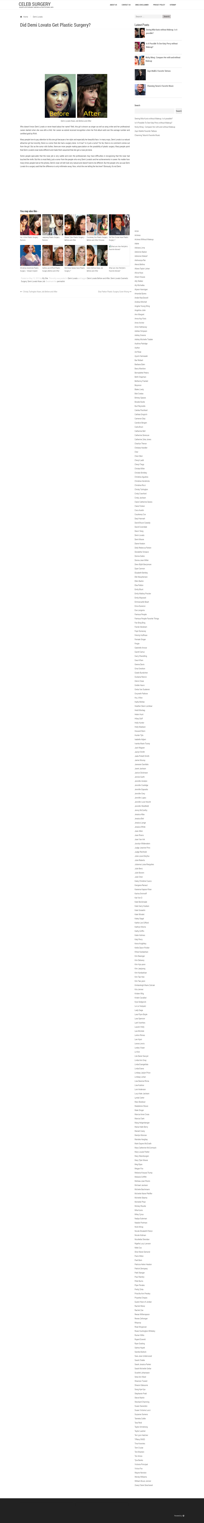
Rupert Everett (140, 1339)
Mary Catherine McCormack (145, 1147)
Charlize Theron (141, 443)
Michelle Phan (140, 1201)
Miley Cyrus (139, 1214)
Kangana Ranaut (141, 885)
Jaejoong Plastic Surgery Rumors (50, 238)
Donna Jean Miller (142, 560)
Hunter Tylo (139, 735)
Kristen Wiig (139, 993)
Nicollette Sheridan (142, 1239)
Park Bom (138, 1260)
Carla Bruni (139, 426)
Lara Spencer (140, 1018)
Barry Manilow (140, 368)
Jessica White (140, 826)
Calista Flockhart (141, 410)
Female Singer (140, 639)
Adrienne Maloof (141, 256)
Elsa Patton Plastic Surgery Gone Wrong (113, 291)
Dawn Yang (139, 531)
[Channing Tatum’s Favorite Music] (140, 90)
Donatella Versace (142, 551)
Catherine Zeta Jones (143, 439)
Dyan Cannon (140, 568)
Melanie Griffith (141, 1176)
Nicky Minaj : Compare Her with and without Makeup (155, 126)
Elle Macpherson (141, 576)
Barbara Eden (140, 364)
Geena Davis (139, 664)
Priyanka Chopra (141, 1297)
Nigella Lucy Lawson (143, 1243)
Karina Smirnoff (141, 893)
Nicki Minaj (139, 1226)
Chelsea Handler (141, 447)
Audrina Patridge (141, 343)
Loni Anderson (140, 1089)
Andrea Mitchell (141, 301)
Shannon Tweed (141, 1381)
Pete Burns (139, 1281)
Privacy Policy (159, 4)
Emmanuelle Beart (142, 601)
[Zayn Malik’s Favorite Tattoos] (140, 75)
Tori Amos (138, 1456)
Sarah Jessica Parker (143, 1364)
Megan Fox (139, 1168)
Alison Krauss (140, 276)
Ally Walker (139, 281)
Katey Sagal (139, 918)
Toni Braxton (139, 1451)
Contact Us (126, 4)
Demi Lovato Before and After (98, 278)
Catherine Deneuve (142, 435)
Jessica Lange (140, 822)
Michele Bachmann (142, 1189)
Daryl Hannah (140, 518)
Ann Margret (139, 314)
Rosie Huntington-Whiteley (145, 1331)
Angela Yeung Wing (142, 306)
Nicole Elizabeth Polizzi (144, 1231)
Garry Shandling (141, 656)
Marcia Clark (139, 1118)
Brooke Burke (140, 401)
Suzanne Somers (141, 1414)
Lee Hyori (138, 1039)
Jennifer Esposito (141, 789)
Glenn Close (139, 681)
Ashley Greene (140, 335)
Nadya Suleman (141, 1218)
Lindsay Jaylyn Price (142, 1072)
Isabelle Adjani (140, 739)
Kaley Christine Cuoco (143, 881)
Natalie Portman (141, 1222)
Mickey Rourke (140, 1206)
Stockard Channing (142, 1401)
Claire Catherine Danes (143, 501)
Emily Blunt (139, 589)
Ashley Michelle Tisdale (144, 339)
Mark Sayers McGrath (143, 1143)
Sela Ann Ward (140, 1376)
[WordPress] (183, 1516)
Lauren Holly (139, 1026)
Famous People (141, 614)
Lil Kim (137, 1051)
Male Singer (139, 1110)
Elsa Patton (139, 585)
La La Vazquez (140, 1006)
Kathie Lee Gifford (142, 922)
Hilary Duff (139, 718)
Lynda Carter (139, 1097)
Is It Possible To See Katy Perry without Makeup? (153, 122)
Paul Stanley (139, 1276)
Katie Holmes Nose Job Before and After (95, 269)
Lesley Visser (140, 1047)
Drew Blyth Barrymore (143, 564)
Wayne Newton (140, 1472)
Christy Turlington (141, 489)
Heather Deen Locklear (143, 706)
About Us (113, 4)
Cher (136, 451)
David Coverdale (141, 526)
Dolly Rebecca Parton (143, 547)
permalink (61, 281)
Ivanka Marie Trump (142, 743)
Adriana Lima (140, 247)
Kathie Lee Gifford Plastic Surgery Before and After (51, 269)
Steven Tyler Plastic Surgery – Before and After (75, 238)
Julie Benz (139, 868)
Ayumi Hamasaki (141, 356)
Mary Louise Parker (142, 1151)
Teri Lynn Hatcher (141, 1435)
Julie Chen (139, 876)
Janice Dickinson (141, 772)
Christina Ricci (140, 485)
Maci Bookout (140, 1101)
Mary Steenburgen (142, 1156)
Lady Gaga (139, 1010)
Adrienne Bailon (141, 251)
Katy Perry (139, 939)
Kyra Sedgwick (140, 1001)
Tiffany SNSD (140, 1439)
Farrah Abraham (141, 626)
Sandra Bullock (140, 1351)
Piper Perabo (140, 1285)
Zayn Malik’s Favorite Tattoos (159, 70)
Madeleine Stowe (141, 1106)
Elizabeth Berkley (141, 572)
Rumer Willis (139, 1335)
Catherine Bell (140, 431)
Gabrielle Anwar (141, 647)
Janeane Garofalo (141, 764)
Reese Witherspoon (142, 1314)
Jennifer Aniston (141, 781)
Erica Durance (140, 606)
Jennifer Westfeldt (142, 806)
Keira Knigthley (140, 943)
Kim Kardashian (141, 972)
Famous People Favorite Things (147, 618)
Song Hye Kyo (140, 1389)
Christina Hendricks (142, 481)
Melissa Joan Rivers (142, 1181)
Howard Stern (140, 731)
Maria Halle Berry (141, 1126)
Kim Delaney (139, 960)
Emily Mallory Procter (143, 593)
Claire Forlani (140, 506)
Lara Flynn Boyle (141, 1014)
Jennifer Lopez (140, 797)
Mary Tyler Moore (141, 1160)
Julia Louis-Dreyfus (142, 856)
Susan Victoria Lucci (143, 1410)
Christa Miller (140, 468)
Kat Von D (138, 897)
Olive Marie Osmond (142, 1251)
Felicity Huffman (141, 635)
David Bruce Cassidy (142, 522)
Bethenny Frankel (141, 381)
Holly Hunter (139, 722)
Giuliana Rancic (141, 676)
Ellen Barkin (139, 581)
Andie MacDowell (141, 297)
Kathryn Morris (140, 926)
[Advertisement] (76, 52)
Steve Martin (139, 1397)
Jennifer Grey (140, 793)
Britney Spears (140, 397)
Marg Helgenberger (142, 1122)
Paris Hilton (139, 1256)
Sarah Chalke (140, 1360)
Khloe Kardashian (141, 951)
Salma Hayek (140, 1347)
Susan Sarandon (141, 1406)
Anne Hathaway (141, 326)
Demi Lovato (73, 278)
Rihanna (138, 1322)
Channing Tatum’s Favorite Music (160, 85)
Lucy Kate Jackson (142, 1093)
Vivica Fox (139, 1468)
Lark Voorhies (140, 1022)
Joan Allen (139, 831)
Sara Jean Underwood (143, 1356)
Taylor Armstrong (141, 1426)
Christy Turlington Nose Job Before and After (40, 291)
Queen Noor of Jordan (143, 1301)
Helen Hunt (139, 714)
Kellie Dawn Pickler (142, 947)
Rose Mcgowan (141, 1326)
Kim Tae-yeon (140, 981)
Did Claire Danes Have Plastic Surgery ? (75, 269)
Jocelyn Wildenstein (142, 843)
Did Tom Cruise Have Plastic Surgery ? (118, 238)
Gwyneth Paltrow (141, 693)
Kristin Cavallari (141, 997)
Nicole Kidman (140, 1235)
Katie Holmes (140, 935)
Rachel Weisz (140, 1306)
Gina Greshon (140, 668)
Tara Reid (138, 1422)
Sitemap (173, 4)
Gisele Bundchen (141, 672)
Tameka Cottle (140, 1418)
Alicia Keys (139, 272)
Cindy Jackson (140, 497)
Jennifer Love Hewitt (143, 801)
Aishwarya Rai (140, 260)
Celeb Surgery (35, 4)
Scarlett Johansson (142, 1372)
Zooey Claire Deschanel (144, 1485)
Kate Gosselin (140, 910)
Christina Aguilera (141, 476)
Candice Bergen (141, 422)
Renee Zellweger (141, 1318)
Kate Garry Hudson (142, 906)
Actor (137, 231)
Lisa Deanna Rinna (142, 1081)
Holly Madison (140, 726)
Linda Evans (139, 1068)
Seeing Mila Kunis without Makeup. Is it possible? (154, 118)
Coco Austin (139, 510)
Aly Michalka (139, 285)
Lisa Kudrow (139, 1085)
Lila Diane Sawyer (141, 1056)
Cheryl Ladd (139, 460)
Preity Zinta (139, 1289)
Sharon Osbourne (141, 1385)
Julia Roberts (140, 860)
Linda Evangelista (141, 1064)
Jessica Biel (139, 818)
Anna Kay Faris (140, 318)
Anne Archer (139, 322)
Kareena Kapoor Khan (143, 889)
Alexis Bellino (140, 264)
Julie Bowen (139, 872)
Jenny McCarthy (141, 810)
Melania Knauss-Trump (143, 1172)
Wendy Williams (141, 1476)
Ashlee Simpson (141, 331)
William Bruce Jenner (143, 1481)
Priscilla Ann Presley (142, 1293)
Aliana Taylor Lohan (142, 268)
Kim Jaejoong (140, 968)
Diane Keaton (140, 543)
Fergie (137, 643)
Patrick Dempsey (141, 1268)
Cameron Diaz (140, 418)
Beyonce (138, 385)
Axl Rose (138, 351)
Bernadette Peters (142, 372)
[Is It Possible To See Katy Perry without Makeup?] (140, 47)
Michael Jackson (141, 1185)
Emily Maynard (140, 597)
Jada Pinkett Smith (142, 756)
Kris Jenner (139, 989)
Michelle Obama (141, 1197)
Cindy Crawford (140, 493)
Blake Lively (139, 389)
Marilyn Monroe (141, 1135)
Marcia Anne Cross (142, 1114)
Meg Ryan (138, 1164)
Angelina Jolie (140, 310)
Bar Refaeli (139, 360)
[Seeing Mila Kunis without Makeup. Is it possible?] (140, 33)
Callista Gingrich (141, 414)
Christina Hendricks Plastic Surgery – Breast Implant (29, 269)
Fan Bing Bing (140, 622)
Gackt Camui (140, 651)
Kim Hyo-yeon (140, 964)
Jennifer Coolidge (141, 785)
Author (137, 347)
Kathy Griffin (139, 931)
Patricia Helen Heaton (143, 1264)
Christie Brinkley (141, 472)
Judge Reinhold (141, 851)
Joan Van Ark (140, 839)
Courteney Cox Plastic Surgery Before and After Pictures (97, 238)
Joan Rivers (139, 835)
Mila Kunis (139, 1210)
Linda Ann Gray (140, 1060)
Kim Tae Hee (139, 976)
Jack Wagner (140, 747)
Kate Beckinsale (141, 901)
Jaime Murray (140, 760)
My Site (45, 278)
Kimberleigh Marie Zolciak (145, 985)
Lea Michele (139, 1031)
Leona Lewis (139, 1043)
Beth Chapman (140, 376)
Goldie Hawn (140, 685)
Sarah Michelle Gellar (143, 1368)
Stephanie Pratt (141, 1393)
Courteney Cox (140, 514)
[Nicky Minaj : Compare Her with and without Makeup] (139, 61)
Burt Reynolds (140, 406)
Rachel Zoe (139, 1310)
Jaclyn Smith (140, 751)
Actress (137, 235)
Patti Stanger (140, 1272)
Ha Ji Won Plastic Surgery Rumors (29, 238)
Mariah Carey (140, 1131)
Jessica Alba (139, 814)
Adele (137, 243)
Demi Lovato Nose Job (36, 281)
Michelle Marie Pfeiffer (143, 1193)
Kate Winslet (139, 914)
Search (137, 105)
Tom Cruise (139, 1447)
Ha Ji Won (139, 697)
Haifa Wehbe (140, 701)
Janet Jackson (140, 768)
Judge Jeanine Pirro (142, 847)
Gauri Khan (139, 660)
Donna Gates (140, 556)
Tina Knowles (140, 1443)
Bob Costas (139, 393)
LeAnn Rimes (140, 1035)
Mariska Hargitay (141, 1139)
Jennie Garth (140, 776)
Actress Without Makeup (144, 239)
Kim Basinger (140, 956)
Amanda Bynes (140, 293)
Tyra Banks (139, 1460)
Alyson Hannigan (141, 289)
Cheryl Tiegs (139, 464)
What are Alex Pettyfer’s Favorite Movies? (117, 269)
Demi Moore (139, 539)
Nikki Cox (138, 1247)
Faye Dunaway (140, 631)
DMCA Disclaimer (141, 4)
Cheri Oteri (139, 456)
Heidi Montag (140, 710)
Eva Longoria (140, 610)
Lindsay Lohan (140, 1076)
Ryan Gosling (140, 1343)
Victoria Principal (141, 1464)
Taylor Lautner (140, 1431)
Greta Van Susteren (142, 689)
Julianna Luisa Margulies (144, 864)
